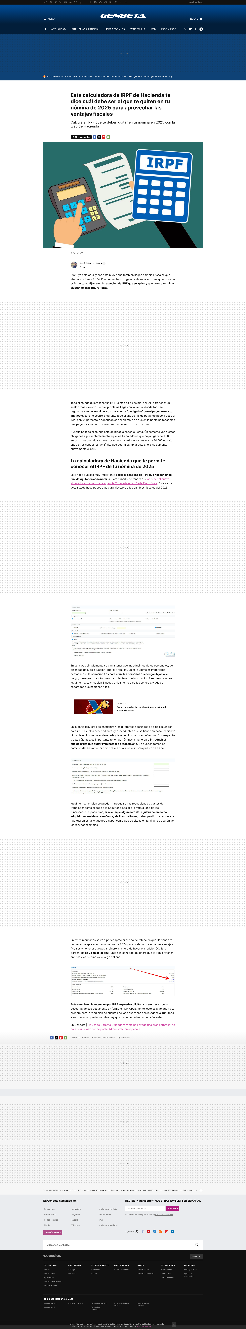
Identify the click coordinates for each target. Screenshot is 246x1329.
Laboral (74, 1220)
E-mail (108, 137)
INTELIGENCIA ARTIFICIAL (85, 29)
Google (150, 76)
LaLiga (170, 76)
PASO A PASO (168, 29)
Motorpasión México (143, 1304)
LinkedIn (172, 1231)
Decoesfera (166, 1273)
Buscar (196, 1244)
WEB (153, 29)
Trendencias (166, 1269)
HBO (108, 76)
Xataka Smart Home (53, 1281)
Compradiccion (167, 1277)
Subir (194, 1256)
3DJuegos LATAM (75, 1303)
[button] (92, 263)
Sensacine (95, 1269)
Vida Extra (71, 1273)
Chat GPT (68, 1190)
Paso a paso (50, 1209)
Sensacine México (99, 1303)
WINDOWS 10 (137, 29)
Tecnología (132, 76)
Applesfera (49, 1277)
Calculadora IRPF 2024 (148, 1190)
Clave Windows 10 (98, 1190)
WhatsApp (76, 1225)
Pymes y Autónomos (189, 1274)
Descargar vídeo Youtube (122, 1190)
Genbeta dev (105, 1214)
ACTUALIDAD (58, 29)
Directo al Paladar (122, 1269)
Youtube (148, 1231)
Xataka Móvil (49, 1273)
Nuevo (194, 18)
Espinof (94, 1273)
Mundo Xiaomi (50, 1285)
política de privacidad (163, 1214)
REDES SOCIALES (115, 29)
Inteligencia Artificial (108, 1225)
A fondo (85, 1037)
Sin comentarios (82, 137)
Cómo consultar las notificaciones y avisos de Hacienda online (142, 709)
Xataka (47, 1269)
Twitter (185, 29)
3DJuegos (71, 1269)
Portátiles (119, 76)
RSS (160, 1231)
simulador (125, 1037)
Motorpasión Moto (146, 1273)
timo (101, 1220)
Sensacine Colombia (95, 1308)
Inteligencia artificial (108, 1209)
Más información (144, 1326)
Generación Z (88, 76)
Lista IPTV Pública (171, 1190)
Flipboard (190, 29)
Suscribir (173, 1208)
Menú (51, 18)
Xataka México (50, 1303)
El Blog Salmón (190, 1269)
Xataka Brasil (49, 1307)
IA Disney (81, 1190)
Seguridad (76, 1214)
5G (142, 76)
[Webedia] (52, 1255)
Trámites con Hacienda (104, 1037)
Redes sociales (51, 1220)
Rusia (100, 76)
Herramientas (50, 1214)
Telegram (201, 29)
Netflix (47, 1225)
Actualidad (76, 1209)
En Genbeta (121, 704)
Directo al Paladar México (122, 1304)
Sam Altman (72, 76)
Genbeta (123, 15)
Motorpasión (143, 1269)
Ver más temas (53, 1232)
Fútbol (161, 76)
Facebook (195, 29)
